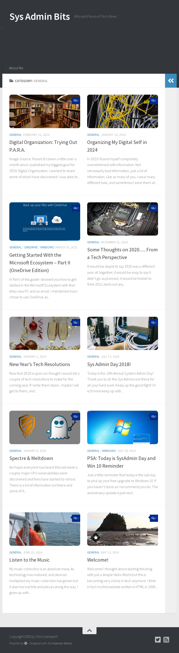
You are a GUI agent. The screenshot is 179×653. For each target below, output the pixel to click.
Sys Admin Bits (39, 16)
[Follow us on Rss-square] (166, 639)
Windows (47, 247)
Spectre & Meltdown (31, 458)
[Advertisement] (85, 43)
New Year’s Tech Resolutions (39, 364)
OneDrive (31, 247)
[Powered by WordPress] (25, 643)
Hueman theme (62, 643)
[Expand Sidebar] (171, 81)
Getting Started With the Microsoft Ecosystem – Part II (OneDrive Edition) (39, 262)
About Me (16, 68)
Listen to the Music (29, 559)
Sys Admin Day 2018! (109, 364)
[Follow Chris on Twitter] (158, 639)
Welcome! (98, 559)
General (15, 135)
